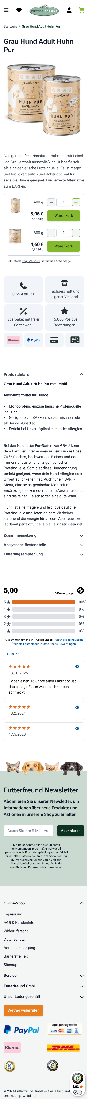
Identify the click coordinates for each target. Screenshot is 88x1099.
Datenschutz (14, 939)
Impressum (13, 914)
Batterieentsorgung (19, 948)
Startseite (10, 26)
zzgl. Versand (31, 261)
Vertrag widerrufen (23, 1038)
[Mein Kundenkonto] (69, 10)
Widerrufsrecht (16, 931)
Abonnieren (70, 830)
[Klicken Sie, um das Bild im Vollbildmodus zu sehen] (44, 100)
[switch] (74, 1092)
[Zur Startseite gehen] (44, 10)
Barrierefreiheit (16, 956)
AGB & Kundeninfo (19, 922)
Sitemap (10, 964)
